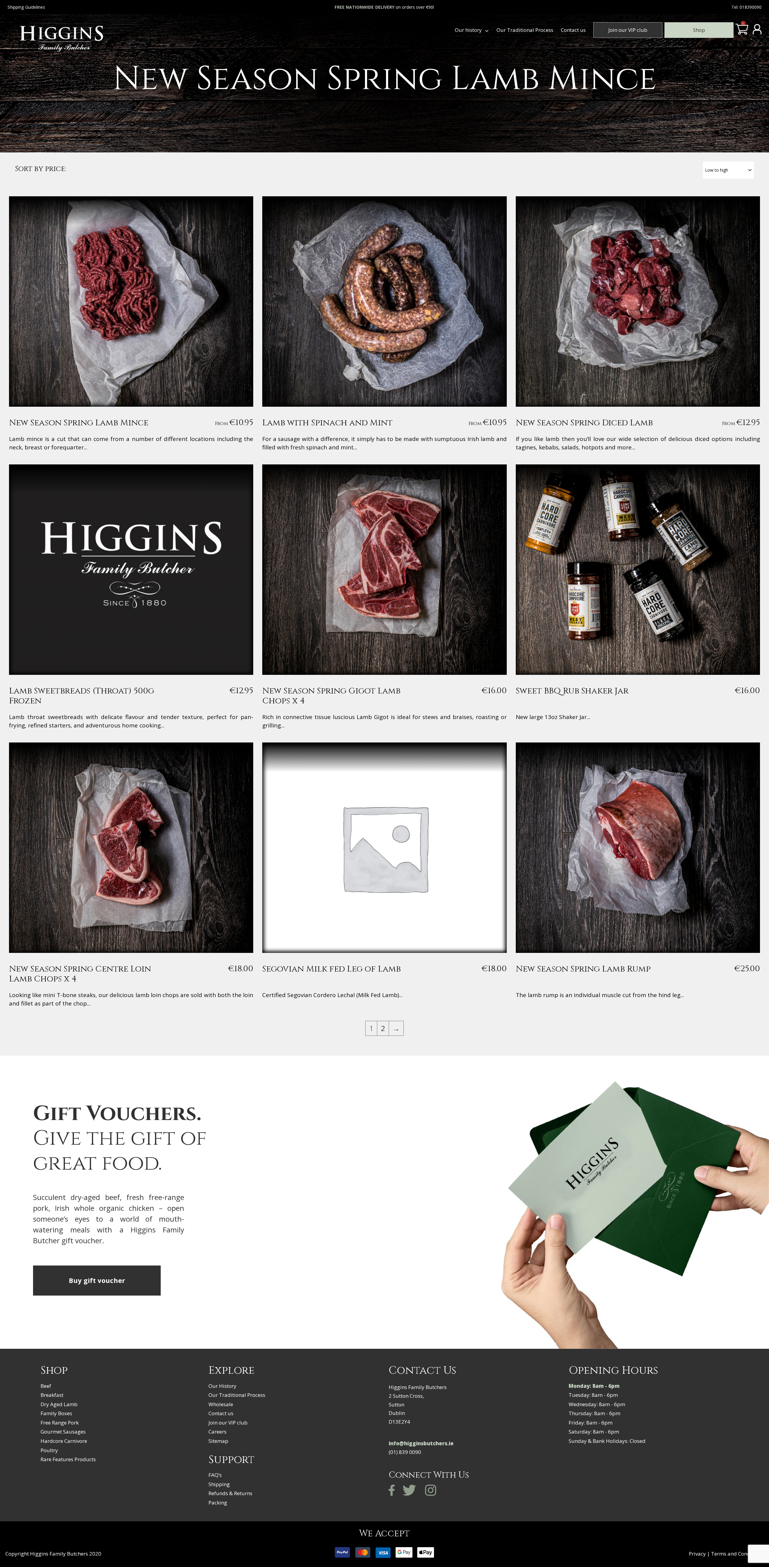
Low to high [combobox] (716, 170)
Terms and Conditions (737, 1553)
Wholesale (220, 1404)
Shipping (219, 1484)
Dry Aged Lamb (59, 1404)
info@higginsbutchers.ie (421, 1443)
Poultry (49, 1450)
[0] (741, 32)
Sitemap (218, 1440)
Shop (699, 29)
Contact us (573, 29)
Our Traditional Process (525, 29)
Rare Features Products (68, 1459)
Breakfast (52, 1394)
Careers (217, 1431)
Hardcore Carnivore (64, 1440)
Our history (468, 29)
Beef (46, 1385)
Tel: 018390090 (746, 7)
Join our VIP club (627, 29)
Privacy (697, 1553)
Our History (222, 1385)
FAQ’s (215, 1474)
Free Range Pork (60, 1422)
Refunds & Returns (230, 1493)
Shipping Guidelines (26, 7)
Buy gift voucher (97, 1280)
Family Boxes (56, 1413)
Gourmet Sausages (63, 1431)
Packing (217, 1502)
